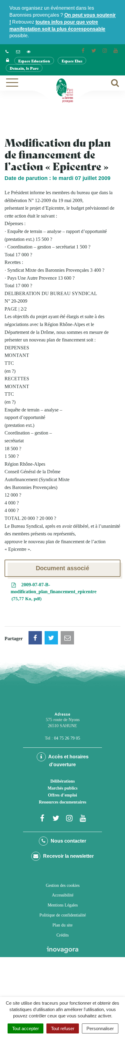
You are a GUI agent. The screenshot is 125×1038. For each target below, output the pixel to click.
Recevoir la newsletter (68, 856)
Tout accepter (25, 1028)
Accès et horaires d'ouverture (68, 760)
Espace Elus (72, 60)
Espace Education (34, 60)
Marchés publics (62, 788)
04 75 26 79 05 (67, 738)
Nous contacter (67, 840)
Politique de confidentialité (62, 915)
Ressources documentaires (62, 802)
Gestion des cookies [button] (62, 885)
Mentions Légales (63, 905)
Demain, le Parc (24, 68)
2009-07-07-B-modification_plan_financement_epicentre (53, 591)
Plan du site (62, 925)
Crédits (62, 935)
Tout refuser (62, 1028)
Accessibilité (62, 895)
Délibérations (62, 781)
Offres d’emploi (62, 795)
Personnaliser (100, 1028)
